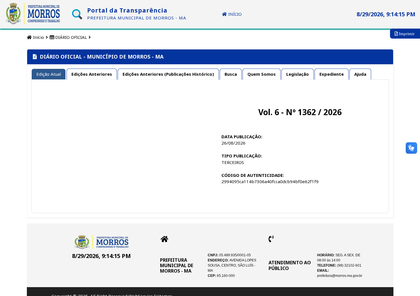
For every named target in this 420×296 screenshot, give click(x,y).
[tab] (48, 74)
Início (38, 37)
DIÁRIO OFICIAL (70, 37)
